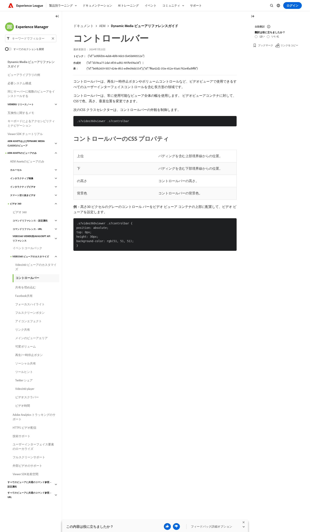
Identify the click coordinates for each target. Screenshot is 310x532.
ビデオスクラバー (27, 397)
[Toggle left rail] (57, 16)
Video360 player (24, 389)
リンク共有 (22, 329)
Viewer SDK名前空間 (25, 474)
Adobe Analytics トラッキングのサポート (34, 417)
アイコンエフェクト (28, 321)
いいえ (275, 36)
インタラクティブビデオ (23, 186)
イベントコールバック (27, 248)
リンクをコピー (289, 45)
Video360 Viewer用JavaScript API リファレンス (31, 238)
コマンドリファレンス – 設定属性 (30, 220)
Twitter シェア (24, 380)
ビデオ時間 (22, 406)
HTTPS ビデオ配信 (24, 428)
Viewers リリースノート (21, 104)
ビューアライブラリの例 (24, 75)
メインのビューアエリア (31, 338)
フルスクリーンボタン (30, 313)
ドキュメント (83, 26)
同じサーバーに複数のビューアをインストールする (31, 94)
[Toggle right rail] (252, 16)
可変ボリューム (25, 346)
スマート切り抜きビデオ (23, 195)
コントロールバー (27, 278)
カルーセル (16, 169)
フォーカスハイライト (30, 304)
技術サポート (21, 436)
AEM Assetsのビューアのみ (22, 152)
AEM (102, 26)
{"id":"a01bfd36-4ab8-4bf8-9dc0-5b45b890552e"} (116, 56)
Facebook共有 (24, 296)
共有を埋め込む (25, 287)
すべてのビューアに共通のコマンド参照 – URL (29, 495)
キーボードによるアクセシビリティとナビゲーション (31, 123)
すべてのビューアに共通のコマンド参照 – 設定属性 (29, 484)
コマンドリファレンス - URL (27, 229)
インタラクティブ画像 (21, 178)
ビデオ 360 (15, 203)
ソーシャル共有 (25, 363)
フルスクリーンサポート (29, 457)
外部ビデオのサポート (27, 466)
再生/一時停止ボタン (29, 355)
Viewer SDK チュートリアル (25, 134)
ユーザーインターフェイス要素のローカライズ (33, 446)
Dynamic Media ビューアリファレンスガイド (144, 26)
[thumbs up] (167, 526)
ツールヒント (24, 372)
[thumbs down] (176, 526)
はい (262, 36)
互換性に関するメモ (21, 113)
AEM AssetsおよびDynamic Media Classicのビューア (26, 143)
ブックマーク (265, 45)
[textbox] (30, 38)
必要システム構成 (19, 83)
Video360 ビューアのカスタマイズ (30, 256)
